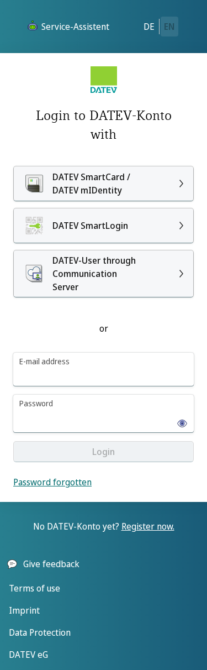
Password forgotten (52, 482)
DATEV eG (28, 654)
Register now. (147, 526)
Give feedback (51, 564)
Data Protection (40, 632)
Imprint (24, 610)
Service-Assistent (75, 26)
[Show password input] (179, 420)
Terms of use (34, 588)
